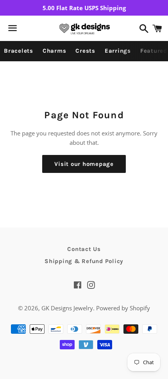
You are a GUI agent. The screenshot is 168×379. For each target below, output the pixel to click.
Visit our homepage (84, 163)
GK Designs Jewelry (67, 308)
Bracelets (18, 50)
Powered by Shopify (123, 308)
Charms (54, 50)
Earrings (118, 50)
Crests (85, 50)
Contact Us (84, 249)
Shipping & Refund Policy (84, 261)
